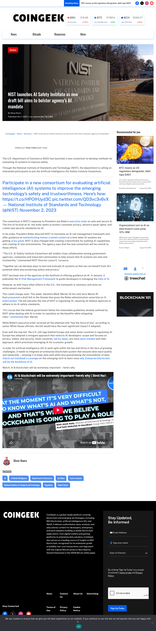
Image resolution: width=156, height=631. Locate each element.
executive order (78, 221)
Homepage (10, 134)
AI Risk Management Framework (37, 278)
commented (16, 316)
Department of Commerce (42, 478)
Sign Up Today (117, 608)
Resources (59, 34)
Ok (78, 626)
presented (14, 297)
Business (13, 49)
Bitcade (37, 34)
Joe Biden (61, 478)
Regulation (49, 485)
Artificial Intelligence (19, 478)
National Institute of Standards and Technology (21, 485)
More (83, 34)
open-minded (87, 338)
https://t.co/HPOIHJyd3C (26, 199)
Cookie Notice (76, 609)
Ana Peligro (125, 248)
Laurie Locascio (76, 478)
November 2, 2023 (38, 210)
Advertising (92, 593)
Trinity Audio (30, 148)
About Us (78, 593)
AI (5, 478)
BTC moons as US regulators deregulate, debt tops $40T (106, 3)
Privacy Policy (63, 609)
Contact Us (64, 595)
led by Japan (61, 338)
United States (63, 485)
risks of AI (103, 278)
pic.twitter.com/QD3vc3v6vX (80, 199)
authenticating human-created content (45, 237)
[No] (152, 622)
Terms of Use (50, 609)
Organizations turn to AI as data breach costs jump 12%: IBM (134, 229)
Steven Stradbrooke (128, 188)
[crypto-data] (78, 19)
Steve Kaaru (16, 113)
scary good (17, 240)
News (14, 34)
